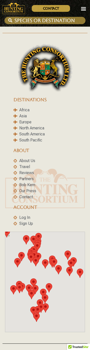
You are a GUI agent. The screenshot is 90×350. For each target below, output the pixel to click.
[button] (83, 8)
